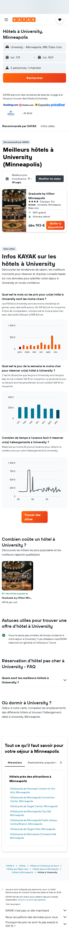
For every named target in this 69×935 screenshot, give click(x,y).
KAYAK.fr (10, 865)
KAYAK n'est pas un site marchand (27, 910)
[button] (6, 20)
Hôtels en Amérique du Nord (44, 865)
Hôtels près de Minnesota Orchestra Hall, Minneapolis (33, 836)
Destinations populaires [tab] (43, 762)
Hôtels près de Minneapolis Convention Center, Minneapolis (32, 799)
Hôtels (22, 865)
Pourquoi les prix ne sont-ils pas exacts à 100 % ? (32, 924)
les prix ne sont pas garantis (32, 899)
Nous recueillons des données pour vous (32, 917)
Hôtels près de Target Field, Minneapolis (32, 829)
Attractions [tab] (15, 762)
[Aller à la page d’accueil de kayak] (24, 19)
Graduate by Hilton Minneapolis (41, 196)
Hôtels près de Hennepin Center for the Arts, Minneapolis (32, 790)
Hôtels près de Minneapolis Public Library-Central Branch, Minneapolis (34, 822)
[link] (35, 517)
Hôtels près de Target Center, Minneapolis (34, 806)
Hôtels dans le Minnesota (45, 869)
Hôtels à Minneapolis (22, 872)
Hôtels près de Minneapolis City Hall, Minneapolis (30, 813)
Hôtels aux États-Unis (17, 869)
